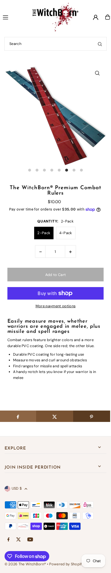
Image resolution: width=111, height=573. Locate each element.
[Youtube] (30, 539)
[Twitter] (18, 539)
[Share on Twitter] (54, 416)
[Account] (95, 17)
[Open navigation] (12, 17)
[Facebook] (8, 539)
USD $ (17, 488)
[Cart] (107, 17)
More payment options (55, 306)
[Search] (100, 44)
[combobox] (55, 44)
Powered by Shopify (66, 564)
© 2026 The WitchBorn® (25, 564)
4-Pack (65, 232)
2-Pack (43, 232)
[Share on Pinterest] (91, 416)
